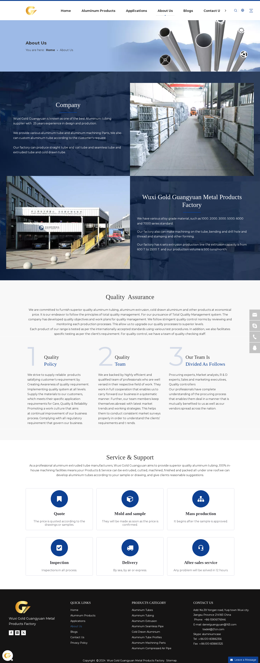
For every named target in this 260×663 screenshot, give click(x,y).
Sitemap (171, 660)
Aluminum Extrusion (144, 621)
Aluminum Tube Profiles (147, 637)
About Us (165, 11)
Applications (136, 11)
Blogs (188, 11)
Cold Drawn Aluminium (146, 631)
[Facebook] (11, 632)
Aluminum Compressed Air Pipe (151, 648)
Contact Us (213, 11)
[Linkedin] (17, 632)
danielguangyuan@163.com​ (219, 624)
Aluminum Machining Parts (149, 642)
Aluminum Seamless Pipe (148, 626)
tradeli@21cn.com (213, 629)
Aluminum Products (98, 11)
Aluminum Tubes (142, 610)
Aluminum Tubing (143, 615)
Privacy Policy (79, 642)
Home (66, 11)
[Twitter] (23, 632)
